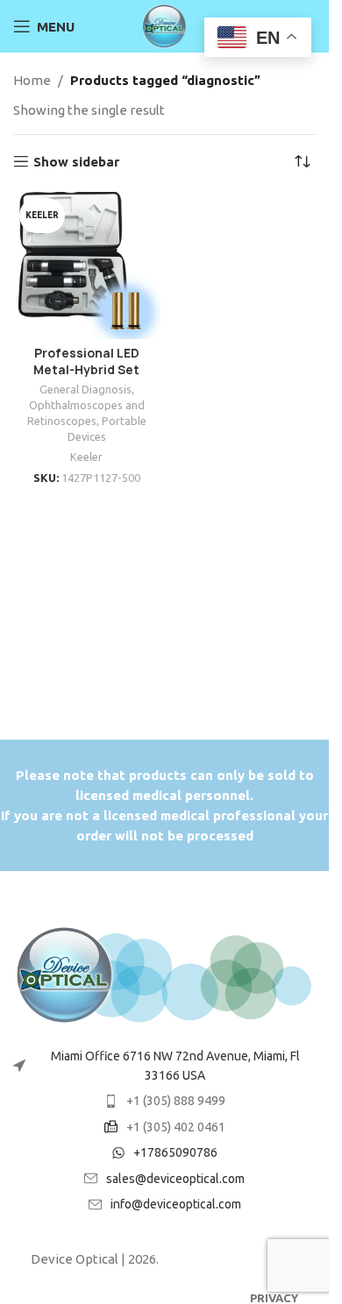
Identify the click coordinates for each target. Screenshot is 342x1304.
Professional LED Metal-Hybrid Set (86, 361)
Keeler (86, 456)
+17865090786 (175, 1152)
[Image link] (164, 974)
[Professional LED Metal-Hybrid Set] (86, 265)
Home (32, 80)
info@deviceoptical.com (175, 1204)
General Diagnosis (85, 389)
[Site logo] (164, 25)
